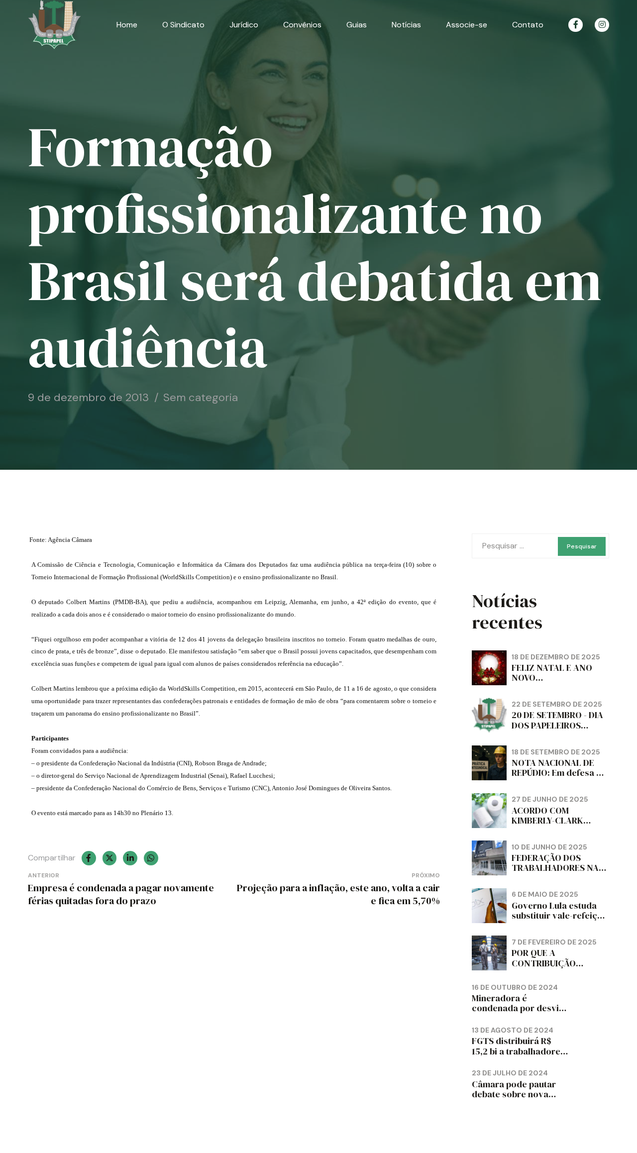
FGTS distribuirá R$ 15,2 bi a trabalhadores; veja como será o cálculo (519, 1056)
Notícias (406, 24)
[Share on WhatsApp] (151, 858)
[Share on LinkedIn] (130, 858)
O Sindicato (183, 24)
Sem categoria (200, 397)
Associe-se (466, 24)
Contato (527, 24)
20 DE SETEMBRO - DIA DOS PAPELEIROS (557, 720)
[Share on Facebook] (89, 858)
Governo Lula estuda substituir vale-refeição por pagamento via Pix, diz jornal (560, 920)
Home (126, 24)
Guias (356, 24)
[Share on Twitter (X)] (110, 858)
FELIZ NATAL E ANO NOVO (552, 672)
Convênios (302, 24)
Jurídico (243, 24)
